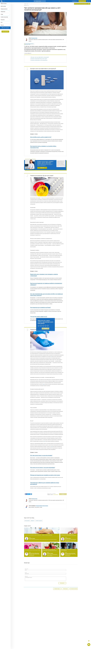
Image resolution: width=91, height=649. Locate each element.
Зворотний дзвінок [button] (5, 31)
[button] (40, 1)
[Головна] (3, 1)
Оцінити (45, 328)
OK (88, 3)
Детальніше (85, 3)
